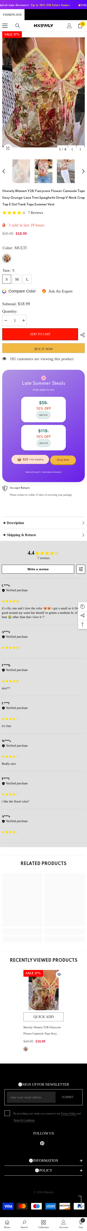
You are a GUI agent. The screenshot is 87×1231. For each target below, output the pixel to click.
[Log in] (69, 25)
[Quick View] (59, 974)
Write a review (38, 569)
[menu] (5, 25)
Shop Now (63, 459)
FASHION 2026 (12, 14)
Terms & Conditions (24, 1120)
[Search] (17, 25)
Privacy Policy (68, 1113)
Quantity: (9, 311)
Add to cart (40, 334)
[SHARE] (81, 335)
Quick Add (43, 1017)
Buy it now (43, 349)
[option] (43, 92)
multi (25, 1049)
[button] (72, 149)
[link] (22, 931)
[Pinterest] (42, 1143)
